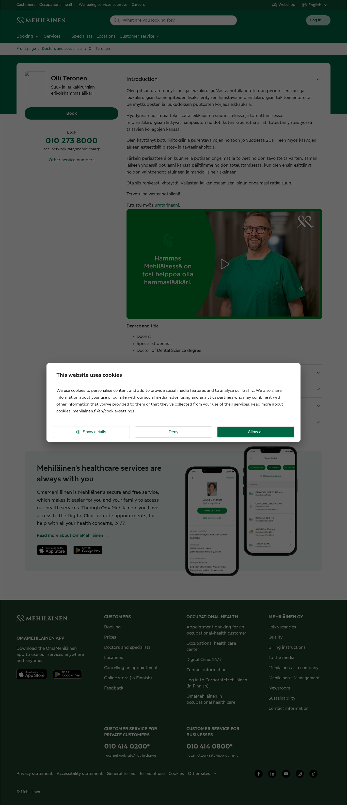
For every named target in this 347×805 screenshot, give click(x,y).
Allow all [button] (255, 432)
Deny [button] (173, 432)
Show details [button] (94, 432)
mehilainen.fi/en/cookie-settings (103, 411)
